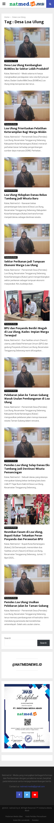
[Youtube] (35, 795)
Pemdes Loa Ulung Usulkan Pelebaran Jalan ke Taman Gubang (26, 604)
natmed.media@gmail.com (32, 786)
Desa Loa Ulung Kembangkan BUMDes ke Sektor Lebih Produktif (26, 67)
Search (7, 638)
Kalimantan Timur (11, 61)
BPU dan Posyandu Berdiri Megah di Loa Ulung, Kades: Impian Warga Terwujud (26, 332)
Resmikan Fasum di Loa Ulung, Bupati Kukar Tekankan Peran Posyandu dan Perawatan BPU (23, 536)
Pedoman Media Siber (14, 816)
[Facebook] (19, 795)
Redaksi (35, 820)
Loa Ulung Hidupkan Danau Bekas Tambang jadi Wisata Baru (25, 196)
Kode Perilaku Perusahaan (35, 816)
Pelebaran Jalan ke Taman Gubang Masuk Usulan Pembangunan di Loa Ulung (27, 399)
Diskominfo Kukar (11, 124)
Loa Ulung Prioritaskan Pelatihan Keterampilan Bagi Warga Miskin (25, 130)
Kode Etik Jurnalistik (21, 820)
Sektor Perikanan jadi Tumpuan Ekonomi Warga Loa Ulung (24, 263)
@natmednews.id (27, 665)
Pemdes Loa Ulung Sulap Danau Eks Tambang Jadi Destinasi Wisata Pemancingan (27, 469)
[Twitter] (27, 795)
